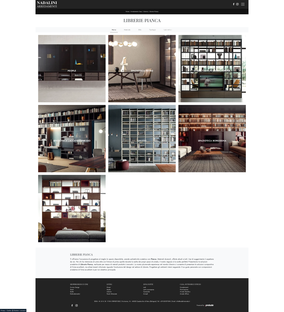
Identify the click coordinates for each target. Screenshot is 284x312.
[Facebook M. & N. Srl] (233, 4)
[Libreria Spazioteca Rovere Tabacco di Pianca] (72, 208)
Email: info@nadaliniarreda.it (181, 301)
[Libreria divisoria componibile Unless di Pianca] (142, 138)
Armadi (145, 294)
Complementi (184, 287)
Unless (142, 141)
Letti (144, 287)
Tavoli (72, 289)
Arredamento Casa (136, 12)
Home (127, 12)
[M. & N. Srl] (47, 4)
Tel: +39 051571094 (164, 301)
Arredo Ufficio (184, 294)
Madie (109, 289)
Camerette (146, 292)
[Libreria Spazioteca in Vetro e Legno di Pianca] (142, 68)
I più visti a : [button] (168, 30)
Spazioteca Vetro (142, 71)
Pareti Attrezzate (112, 294)
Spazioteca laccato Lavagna (212, 71)
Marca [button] (114, 30)
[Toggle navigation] (243, 4)
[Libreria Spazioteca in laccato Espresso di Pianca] (72, 138)
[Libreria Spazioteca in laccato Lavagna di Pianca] (212, 68)
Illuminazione (184, 289)
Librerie (145, 12)
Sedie (72, 292)
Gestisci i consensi (20, 310)
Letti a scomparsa (148, 289)
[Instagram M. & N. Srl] (237, 4)
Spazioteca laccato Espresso (72, 141)
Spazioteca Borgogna (212, 141)
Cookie (9, 310)
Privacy (3, 310)
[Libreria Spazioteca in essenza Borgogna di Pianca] (212, 138)
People (72, 71)
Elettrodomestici (75, 294)
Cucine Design (74, 287)
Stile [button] (139, 30)
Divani (109, 287)
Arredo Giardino (185, 292)
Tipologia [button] (152, 30)
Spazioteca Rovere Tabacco (71, 211)
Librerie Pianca (154, 12)
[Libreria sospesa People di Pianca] (72, 68)
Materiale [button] (127, 30)
